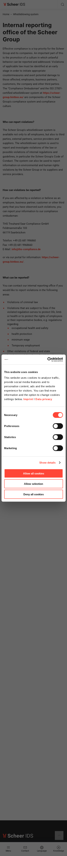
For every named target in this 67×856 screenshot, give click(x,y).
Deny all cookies (33, 494)
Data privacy (43, 398)
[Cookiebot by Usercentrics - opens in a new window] (48, 359)
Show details (47, 462)
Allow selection (33, 483)
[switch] (58, 426)
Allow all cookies (33, 473)
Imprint (28, 398)
